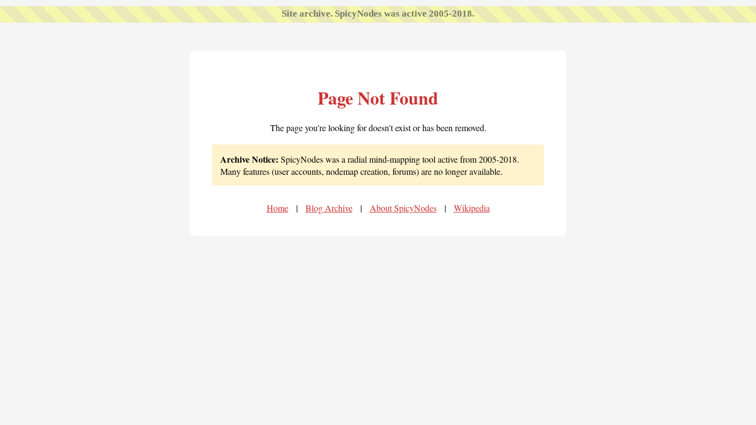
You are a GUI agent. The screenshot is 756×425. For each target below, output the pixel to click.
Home (277, 208)
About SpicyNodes (403, 208)
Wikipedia (472, 208)
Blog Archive (329, 208)
